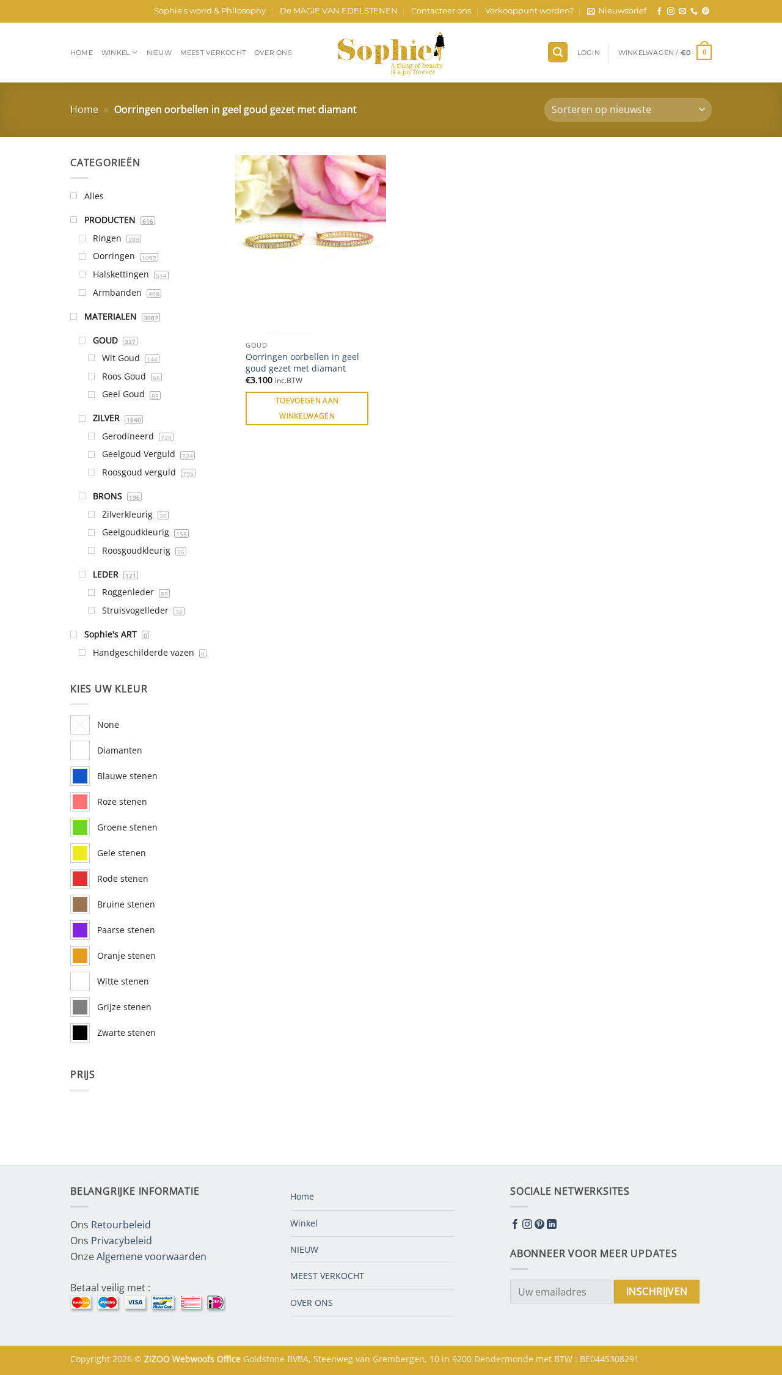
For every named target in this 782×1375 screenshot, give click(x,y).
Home (81, 52)
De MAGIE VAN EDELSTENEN (339, 10)
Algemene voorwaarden (151, 1256)
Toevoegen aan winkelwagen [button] (307, 408)
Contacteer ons (441, 10)
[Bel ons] (694, 11)
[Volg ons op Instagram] (670, 11)
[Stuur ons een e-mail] (682, 11)
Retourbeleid (121, 1224)
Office (230, 1359)
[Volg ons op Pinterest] (705, 11)
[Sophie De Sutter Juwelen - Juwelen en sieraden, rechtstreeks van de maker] (391, 52)
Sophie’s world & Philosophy (210, 10)
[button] (616, 11)
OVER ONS (273, 52)
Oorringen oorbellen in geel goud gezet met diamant (302, 362)
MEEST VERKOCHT (213, 52)
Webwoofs (194, 1359)
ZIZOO (158, 1359)
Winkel (115, 52)
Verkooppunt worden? (529, 10)
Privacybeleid (121, 1240)
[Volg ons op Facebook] (659, 11)
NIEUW (159, 52)
